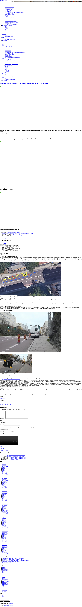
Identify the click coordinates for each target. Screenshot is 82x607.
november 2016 (5, 531)
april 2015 (4, 550)
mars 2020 (4, 509)
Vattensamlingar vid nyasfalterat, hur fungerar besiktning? (13, 558)
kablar (3, 572)
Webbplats (2, 424)
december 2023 (5, 474)
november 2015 (5, 544)
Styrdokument (7, 15)
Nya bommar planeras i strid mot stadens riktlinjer (16, 455)
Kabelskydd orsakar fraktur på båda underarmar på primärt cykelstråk (15, 560)
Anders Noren (6, 605)
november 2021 (5, 489)
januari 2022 (4, 487)
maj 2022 (4, 484)
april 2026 (4, 464)
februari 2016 (5, 540)
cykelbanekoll (5, 569)
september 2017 (5, 521)
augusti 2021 (4, 493)
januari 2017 (4, 528)
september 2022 (5, 481)
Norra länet (7, 30)
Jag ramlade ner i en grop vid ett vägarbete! (19, 235)
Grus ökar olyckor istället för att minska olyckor (15, 456)
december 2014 (5, 553)
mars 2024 (4, 471)
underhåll (4, 588)
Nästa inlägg (9, 404)
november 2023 (5, 475)
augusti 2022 (4, 482)
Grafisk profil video (8, 9)
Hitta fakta (4, 18)
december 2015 (5, 542)
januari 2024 (4, 473)
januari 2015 (4, 552)
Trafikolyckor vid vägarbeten (14, 236)
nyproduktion (5, 574)
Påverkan (4, 34)
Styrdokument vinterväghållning (11, 21)
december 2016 (5, 529)
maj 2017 (4, 524)
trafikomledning (5, 583)
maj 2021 (4, 496)
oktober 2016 (4, 532)
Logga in (4, 595)
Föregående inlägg (3, 404)
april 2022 (4, 485)
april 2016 (4, 538)
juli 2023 (4, 479)
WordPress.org (5, 598)
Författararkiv (2, 398)
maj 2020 (4, 507)
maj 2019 (4, 520)
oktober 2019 (4, 514)
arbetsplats (4, 567)
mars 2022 (4, 486)
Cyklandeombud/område (7, 25)
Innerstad (6, 26)
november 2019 (5, 513)
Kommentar (2, 418)
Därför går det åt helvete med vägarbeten (10, 237)
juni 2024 (4, 470)
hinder (3, 571)
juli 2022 (4, 483)
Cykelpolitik (4, 40)
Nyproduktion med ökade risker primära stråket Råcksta (13, 559)
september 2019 (5, 515)
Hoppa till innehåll (3, 0)
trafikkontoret (5, 582)
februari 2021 (5, 499)
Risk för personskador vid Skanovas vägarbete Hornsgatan (24, 83)
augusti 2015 (4, 547)
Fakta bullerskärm (8, 20)
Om (5, 38)
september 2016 (5, 533)
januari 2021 (4, 500)
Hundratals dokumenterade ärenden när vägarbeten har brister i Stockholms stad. (17, 233)
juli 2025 (4, 467)
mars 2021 (4, 498)
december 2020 (5, 501)
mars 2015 (4, 551)
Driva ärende (4, 5)
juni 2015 (4, 548)
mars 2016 (4, 539)
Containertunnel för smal (13, 459)
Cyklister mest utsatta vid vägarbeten (13, 232)
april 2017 (4, 525)
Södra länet (7, 32)
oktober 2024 (4, 468)
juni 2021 (4, 495)
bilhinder (4, 568)
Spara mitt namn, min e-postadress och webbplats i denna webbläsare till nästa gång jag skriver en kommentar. (22, 427)
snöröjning (4, 580)
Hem (3, 4)
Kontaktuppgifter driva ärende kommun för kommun (15, 12)
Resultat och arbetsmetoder (10, 39)
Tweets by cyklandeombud (5, 450)
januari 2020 (4, 511)
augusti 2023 (4, 478)
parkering (4, 577)
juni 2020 (4, 506)
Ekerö (6, 29)
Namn (1, 420)
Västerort (6, 28)
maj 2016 (4, 537)
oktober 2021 (4, 491)
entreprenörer (4, 570)
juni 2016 (4, 536)
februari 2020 (5, 510)
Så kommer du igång (9, 13)
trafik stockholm (5, 581)
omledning (4, 576)
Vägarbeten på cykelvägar (16, 234)
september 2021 (5, 492)
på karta (4, 243)
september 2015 (5, 546)
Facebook (2, 448)
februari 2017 (5, 527)
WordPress (11, 603)
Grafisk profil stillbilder (9, 7)
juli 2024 (4, 469)
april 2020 (4, 508)
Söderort (6, 27)
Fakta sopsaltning (8, 23)
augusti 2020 (4, 505)
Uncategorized (5, 587)
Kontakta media (8, 10)
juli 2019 (4, 518)
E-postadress (3, 422)
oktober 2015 (4, 545)
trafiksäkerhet (5, 584)
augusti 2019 (4, 516)
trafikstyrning (4, 585)
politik (3, 578)
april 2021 (4, 497)
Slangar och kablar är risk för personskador (18, 457)
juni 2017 (4, 523)
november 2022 (5, 480)
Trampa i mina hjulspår (9, 36)
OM (3, 37)
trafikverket (4, 586)
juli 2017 (4, 522)
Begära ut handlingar (9, 8)
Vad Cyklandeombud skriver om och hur (12, 17)
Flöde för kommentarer (6, 597)
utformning (4, 590)
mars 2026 (4, 465)
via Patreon (15, 133)
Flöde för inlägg (5, 596)
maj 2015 (4, 549)
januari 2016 (4, 541)
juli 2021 (4, 494)
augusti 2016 (4, 534)
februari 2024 (5, 472)
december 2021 (5, 488)
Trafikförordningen (8, 16)
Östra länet (7, 31)
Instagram (2, 446)
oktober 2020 (4, 502)
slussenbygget (5, 579)
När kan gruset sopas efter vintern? (11, 24)
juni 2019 (4, 519)
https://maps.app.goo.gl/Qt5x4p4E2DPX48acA (11, 379)
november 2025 (5, 466)
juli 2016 (4, 535)
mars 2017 (4, 526)
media (3, 573)
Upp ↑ (11, 605)
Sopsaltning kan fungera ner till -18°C (12, 22)
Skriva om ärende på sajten (10, 14)
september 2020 (5, 504)
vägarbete (2, 402)
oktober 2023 (4, 477)
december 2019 (5, 512)
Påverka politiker (8, 11)
